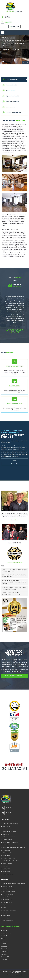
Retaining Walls (6, 868)
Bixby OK (5, 935)
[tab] (14, 79)
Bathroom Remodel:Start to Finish (10, 837)
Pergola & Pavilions (7, 863)
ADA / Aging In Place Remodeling (10, 823)
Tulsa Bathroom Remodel (9, 891)
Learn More (6, 49)
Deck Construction (17, 286)
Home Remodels (6, 850)
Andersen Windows (7, 829)
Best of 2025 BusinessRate (14, 562)
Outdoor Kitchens (7, 896)
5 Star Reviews (10, 11)
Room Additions (6, 871)
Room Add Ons (6, 918)
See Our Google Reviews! (14, 331)
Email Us (14, 460)
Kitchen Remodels (7, 852)
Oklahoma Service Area (10, 926)
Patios (4, 907)
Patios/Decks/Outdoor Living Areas (11, 860)
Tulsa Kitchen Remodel (8, 889)
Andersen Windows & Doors (9, 831)
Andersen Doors (6, 826)
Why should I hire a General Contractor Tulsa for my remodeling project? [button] (14, 582)
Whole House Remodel (8, 874)
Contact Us (16, 49)
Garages (5, 912)
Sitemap (17, 972)
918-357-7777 (8, 22)
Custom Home (6, 844)
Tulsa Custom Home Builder (9, 910)
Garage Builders (14, 386)
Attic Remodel (6, 834)
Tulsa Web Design (12, 975)
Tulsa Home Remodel (8, 886)
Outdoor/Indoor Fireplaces (9, 858)
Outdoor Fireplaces (7, 899)
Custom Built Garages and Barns (10, 842)
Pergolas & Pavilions (14, 404)
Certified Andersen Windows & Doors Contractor (14, 883)
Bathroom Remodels (7, 839)
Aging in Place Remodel (8, 894)
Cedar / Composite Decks (14, 366)
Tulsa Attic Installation (8, 920)
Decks (4, 904)
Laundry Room (6, 855)
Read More (14, 520)
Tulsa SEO (19, 975)
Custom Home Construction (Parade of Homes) (14, 847)
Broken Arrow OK (7, 933)
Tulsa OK (5, 930)
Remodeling (5, 866)
